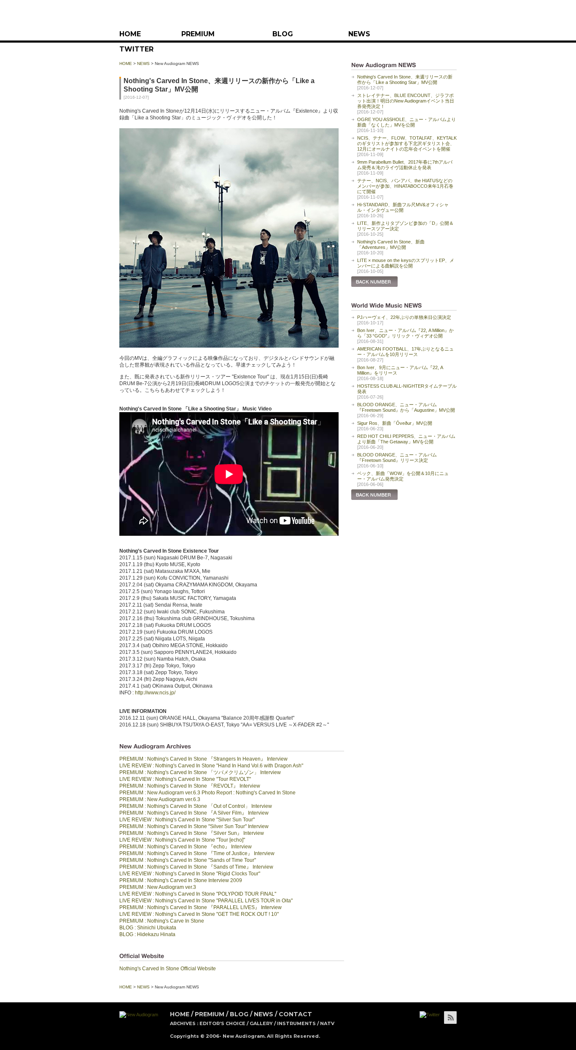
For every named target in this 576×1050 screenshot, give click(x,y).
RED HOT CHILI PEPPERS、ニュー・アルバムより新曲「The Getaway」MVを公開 (406, 439)
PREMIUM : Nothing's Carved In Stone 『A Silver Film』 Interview (194, 813)
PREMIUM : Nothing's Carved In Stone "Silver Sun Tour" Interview (194, 826)
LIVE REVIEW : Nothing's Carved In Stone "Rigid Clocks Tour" (189, 874)
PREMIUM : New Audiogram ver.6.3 (159, 799)
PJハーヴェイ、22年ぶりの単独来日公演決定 (404, 317)
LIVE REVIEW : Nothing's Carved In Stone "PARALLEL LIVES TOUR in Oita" (206, 901)
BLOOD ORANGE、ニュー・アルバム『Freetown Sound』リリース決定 (397, 457)
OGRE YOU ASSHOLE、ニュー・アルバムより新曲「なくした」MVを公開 (406, 122)
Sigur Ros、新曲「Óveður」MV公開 (394, 423)
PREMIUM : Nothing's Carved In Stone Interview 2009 (180, 880)
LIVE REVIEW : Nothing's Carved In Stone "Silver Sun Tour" (187, 820)
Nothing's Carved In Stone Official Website (167, 969)
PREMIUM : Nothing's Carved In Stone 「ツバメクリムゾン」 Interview (200, 772)
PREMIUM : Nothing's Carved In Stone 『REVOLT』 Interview (189, 786)
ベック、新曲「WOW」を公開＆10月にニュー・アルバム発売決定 (403, 476)
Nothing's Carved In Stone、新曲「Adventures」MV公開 (391, 244)
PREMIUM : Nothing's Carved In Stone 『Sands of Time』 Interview (196, 867)
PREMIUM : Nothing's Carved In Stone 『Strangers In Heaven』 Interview (203, 759)
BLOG (282, 34)
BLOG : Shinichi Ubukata (147, 928)
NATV (327, 1023)
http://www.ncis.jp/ (155, 693)
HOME (130, 34)
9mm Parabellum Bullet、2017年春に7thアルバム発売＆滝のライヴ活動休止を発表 (404, 164)
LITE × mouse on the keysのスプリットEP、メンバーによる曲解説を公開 (405, 263)
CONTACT (295, 1014)
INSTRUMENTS (296, 1023)
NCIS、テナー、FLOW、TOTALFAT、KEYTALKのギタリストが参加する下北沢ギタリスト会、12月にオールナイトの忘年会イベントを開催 (407, 143)
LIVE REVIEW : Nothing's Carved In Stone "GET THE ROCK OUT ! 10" (199, 914)
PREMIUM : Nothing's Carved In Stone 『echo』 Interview (185, 847)
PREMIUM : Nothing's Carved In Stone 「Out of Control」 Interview (195, 806)
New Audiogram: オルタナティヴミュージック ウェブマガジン (288, 16)
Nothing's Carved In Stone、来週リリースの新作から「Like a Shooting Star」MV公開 (404, 79)
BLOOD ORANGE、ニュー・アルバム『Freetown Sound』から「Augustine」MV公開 (406, 407)
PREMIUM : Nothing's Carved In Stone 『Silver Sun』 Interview (191, 833)
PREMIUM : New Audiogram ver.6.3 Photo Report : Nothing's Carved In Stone (207, 793)
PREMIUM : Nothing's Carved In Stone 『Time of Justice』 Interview (197, 853)
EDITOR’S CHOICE (222, 1023)
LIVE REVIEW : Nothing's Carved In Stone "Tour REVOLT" (185, 779)
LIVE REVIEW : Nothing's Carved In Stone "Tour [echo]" (182, 840)
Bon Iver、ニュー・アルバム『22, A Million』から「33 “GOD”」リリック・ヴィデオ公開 (405, 333)
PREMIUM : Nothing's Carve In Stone (161, 921)
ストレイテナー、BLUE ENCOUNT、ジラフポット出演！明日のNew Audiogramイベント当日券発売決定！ (405, 101)
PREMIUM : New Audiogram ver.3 (157, 887)
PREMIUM (198, 34)
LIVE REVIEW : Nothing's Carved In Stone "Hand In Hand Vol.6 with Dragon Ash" (211, 766)
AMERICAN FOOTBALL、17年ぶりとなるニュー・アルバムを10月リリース (405, 351)
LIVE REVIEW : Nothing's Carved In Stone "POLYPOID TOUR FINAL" (197, 894)
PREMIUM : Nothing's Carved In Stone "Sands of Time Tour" (187, 860)
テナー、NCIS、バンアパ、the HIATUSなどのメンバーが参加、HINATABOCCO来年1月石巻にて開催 (405, 186)
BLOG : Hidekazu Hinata (147, 934)
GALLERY (261, 1023)
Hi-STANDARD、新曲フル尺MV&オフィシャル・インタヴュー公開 (403, 207)
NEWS (359, 34)
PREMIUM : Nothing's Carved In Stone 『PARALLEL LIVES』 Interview (200, 907)
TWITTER (136, 49)
